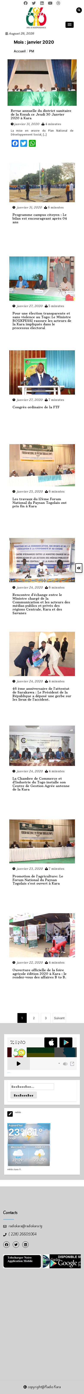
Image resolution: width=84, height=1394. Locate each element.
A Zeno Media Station (9, 1072)
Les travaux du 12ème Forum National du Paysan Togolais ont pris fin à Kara (39, 502)
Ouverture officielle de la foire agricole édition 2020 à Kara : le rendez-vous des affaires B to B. (39, 973)
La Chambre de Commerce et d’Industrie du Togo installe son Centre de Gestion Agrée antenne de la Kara (41, 784)
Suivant (59, 1018)
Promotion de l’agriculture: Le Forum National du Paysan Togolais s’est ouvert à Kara (37, 880)
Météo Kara (13, 1169)
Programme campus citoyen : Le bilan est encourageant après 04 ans (39, 218)
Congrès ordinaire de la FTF (35, 407)
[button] (69, 25)
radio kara (30, 13)
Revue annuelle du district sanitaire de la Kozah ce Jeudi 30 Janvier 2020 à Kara (41, 114)
